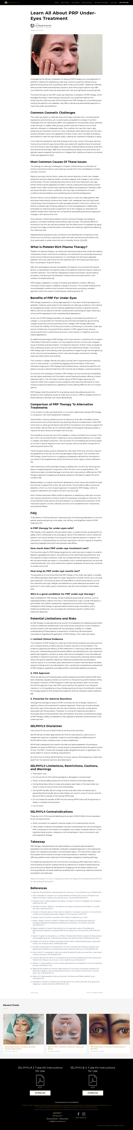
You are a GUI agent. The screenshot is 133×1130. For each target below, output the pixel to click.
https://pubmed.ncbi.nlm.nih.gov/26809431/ (67, 1102)
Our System (75, 2)
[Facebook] (78, 1114)
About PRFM (65, 2)
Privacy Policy (63, 1118)
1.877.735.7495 (123, 2)
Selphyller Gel (87, 2)
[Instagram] (84, 1114)
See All (5, 1008)
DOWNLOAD (40, 1093)
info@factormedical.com (57, 1121)
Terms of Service (51, 1118)
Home (56, 2)
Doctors (114, 2)
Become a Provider (101, 2)
